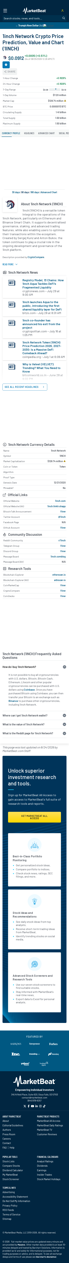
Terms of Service (11, 1214)
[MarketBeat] (34, 10)
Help (12, 1147)
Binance (13, 700)
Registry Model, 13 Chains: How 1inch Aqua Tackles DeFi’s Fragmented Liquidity (43, 283)
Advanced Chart (49, 192)
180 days (34, 192)
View (63, 511)
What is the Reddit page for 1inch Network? (28, 733)
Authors (7, 1129)
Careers (7, 1138)
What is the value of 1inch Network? (23, 724)
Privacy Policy (10, 1205)
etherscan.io (59, 574)
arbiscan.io (60, 580)
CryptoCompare (36, 257)
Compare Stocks (11, 1165)
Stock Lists (8, 1161)
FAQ (5, 1147)
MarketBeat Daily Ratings (50, 1125)
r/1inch (62, 540)
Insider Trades (44, 1174)
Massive (21, 1244)
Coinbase (29, 689)
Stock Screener (11, 1179)
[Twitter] (24, 1106)
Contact (7, 1142)
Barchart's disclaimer (46, 1256)
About (6, 1120)
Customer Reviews (47, 1134)
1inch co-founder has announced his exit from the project (41, 323)
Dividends (42, 1165)
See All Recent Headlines (22, 386)
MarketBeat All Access (48, 1120)
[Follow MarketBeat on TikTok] (44, 1106)
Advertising (9, 1192)
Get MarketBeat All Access (34, 817)
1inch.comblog (58, 556)
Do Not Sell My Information (16, 1200)
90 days (25, 192)
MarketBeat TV (44, 1129)
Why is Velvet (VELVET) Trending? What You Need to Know (41, 367)
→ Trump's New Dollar (27, 25)
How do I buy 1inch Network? (19, 666)
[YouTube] (32, 1106)
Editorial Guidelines (13, 1125)
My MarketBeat (10, 1174)
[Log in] (62, 11)
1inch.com (60, 500)
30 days (16, 192)
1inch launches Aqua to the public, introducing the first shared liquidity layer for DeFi (42, 305)
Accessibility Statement (15, 1196)
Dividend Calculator (13, 1170)
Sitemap (7, 1218)
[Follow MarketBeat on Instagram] (40, 1106)
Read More (8, 264)
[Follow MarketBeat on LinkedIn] (36, 1106)
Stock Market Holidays (48, 1179)
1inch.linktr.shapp (56, 506)
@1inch (62, 516)
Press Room (9, 1134)
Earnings (41, 1170)
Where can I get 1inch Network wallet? (25, 715)
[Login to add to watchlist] (6, 64)
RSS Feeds (8, 1209)
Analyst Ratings (45, 1161)
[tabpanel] (34, 430)
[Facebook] (28, 1106)
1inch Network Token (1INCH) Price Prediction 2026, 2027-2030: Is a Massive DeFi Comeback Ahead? (41, 347)
